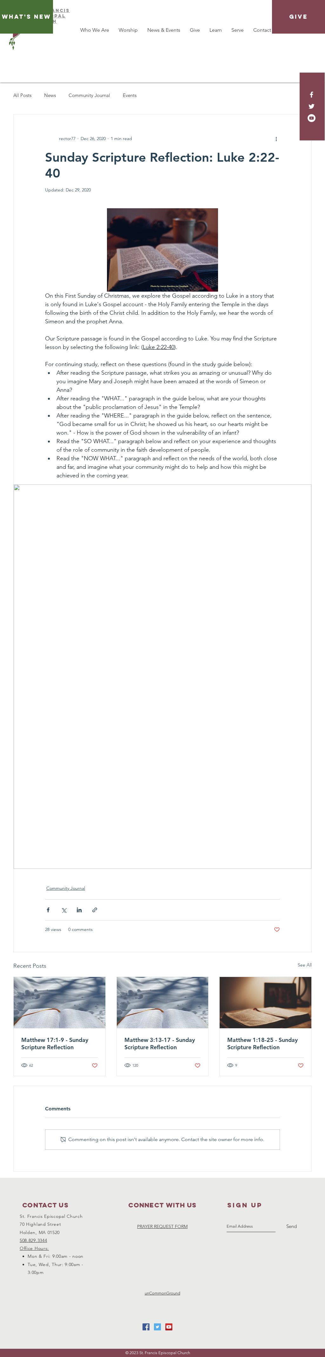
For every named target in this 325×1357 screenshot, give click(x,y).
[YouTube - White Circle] (311, 118)
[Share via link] (95, 910)
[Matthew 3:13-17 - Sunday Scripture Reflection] (163, 1002)
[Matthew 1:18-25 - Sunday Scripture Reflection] (265, 1002)
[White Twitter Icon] (311, 106)
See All (305, 965)
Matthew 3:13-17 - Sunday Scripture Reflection (159, 1043)
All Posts (22, 95)
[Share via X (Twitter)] (64, 910)
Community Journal (89, 95)
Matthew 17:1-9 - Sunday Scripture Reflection (54, 1043)
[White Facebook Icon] (311, 95)
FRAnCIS (57, 10)
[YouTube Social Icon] (168, 1326)
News (50, 95)
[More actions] (276, 138)
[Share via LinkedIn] (79, 910)
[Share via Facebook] (48, 910)
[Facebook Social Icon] (146, 1326)
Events (129, 95)
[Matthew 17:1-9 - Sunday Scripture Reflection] (59, 1002)
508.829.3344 (33, 1240)
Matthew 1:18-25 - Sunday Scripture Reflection (262, 1043)
